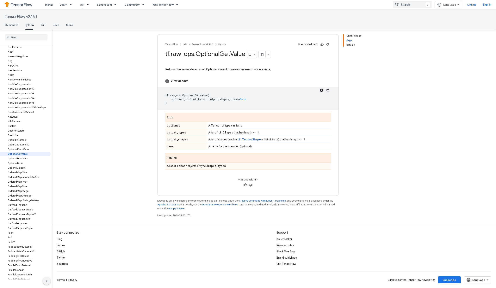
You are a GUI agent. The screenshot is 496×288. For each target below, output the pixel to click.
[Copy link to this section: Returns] (180, 158)
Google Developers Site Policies (220, 204)
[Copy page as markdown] (262, 54)
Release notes (285, 245)
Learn (63, 4)
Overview (11, 25)
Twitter (61, 257)
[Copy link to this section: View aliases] (192, 81)
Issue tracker (284, 239)
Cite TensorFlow (286, 263)
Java (56, 25)
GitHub (471, 4)
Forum (61, 245)
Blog (59, 239)
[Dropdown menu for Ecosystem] (116, 4)
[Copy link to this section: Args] (177, 117)
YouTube (62, 263)
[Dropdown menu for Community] (144, 4)
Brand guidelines (286, 257)
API (82, 4)
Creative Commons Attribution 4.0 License (262, 200)
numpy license (176, 208)
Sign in (487, 4)
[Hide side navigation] (47, 281)
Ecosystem (104, 4)
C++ (43, 25)
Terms (61, 279)
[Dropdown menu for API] (89, 4)
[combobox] (412, 4)
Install (49, 4)
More (69, 25)
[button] (248, 81)
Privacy (72, 279)
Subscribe (449, 280)
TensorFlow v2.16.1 (21, 16)
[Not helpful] (328, 44)
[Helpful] (322, 44)
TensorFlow (171, 44)
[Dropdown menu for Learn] (72, 4)
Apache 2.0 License (168, 204)
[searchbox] (26, 37)
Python (29, 25)
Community (132, 4)
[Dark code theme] (321, 90)
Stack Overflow (285, 251)
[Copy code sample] (328, 90)
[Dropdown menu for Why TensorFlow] (178, 4)
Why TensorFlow (163, 4)
